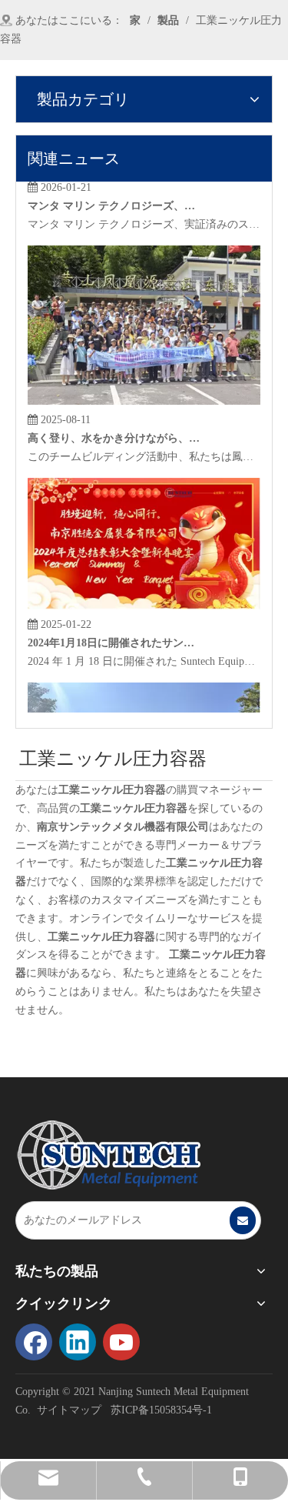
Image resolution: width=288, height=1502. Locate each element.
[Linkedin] (77, 1341)
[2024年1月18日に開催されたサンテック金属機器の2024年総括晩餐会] (144, 600)
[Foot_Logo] (108, 1155)
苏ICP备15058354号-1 (161, 1410)
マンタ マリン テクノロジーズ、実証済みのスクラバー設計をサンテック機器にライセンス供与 (114, 200)
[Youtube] (121, 1341)
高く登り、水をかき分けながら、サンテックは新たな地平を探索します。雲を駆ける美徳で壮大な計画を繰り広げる (114, 433)
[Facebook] (33, 1341)
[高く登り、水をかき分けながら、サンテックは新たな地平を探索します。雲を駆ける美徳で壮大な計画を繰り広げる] (144, 396)
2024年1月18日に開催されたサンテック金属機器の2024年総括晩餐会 (114, 637)
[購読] (243, 1220)
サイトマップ (69, 1410)
